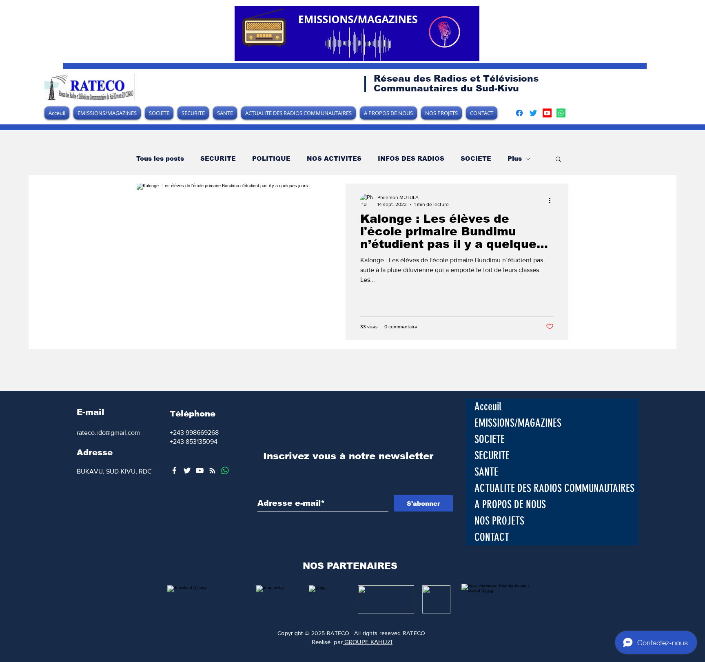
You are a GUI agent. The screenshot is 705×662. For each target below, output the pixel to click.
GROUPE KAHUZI (367, 641)
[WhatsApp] (225, 470)
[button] (558, 159)
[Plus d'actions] (552, 200)
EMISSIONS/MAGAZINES (517, 423)
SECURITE (218, 158)
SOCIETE (476, 158)
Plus (515, 158)
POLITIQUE (271, 158)
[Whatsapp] (560, 112)
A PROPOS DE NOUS (510, 504)
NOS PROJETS (499, 520)
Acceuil (487, 406)
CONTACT (491, 537)
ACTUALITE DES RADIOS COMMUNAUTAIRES (554, 488)
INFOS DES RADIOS (411, 158)
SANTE (486, 471)
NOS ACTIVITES (334, 158)
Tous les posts (160, 158)
